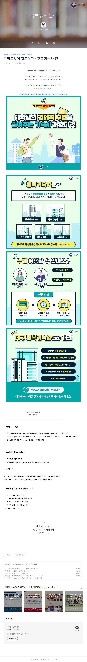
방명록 (39, 43)
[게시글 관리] (14, 555)
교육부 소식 (8, 564)
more (81, 588)
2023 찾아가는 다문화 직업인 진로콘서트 (16, 573)
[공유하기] (11, 555)
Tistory (55, 659)
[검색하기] (82, 4)
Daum (43, 659)
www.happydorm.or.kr (44, 88)
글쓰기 (32, 43)
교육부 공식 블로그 (43, 15)
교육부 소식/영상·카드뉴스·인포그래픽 (18, 55)
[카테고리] (5, 4)
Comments (9, 618)
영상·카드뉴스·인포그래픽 (20, 564)
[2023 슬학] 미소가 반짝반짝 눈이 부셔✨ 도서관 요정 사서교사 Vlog (23, 575)
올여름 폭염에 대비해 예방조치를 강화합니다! (17, 571)
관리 (54, 43)
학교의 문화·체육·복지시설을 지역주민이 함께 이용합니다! (20, 569)
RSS (47, 43)
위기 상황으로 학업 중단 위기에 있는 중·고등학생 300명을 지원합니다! (23, 578)
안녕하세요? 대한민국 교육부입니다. (18, 634)
